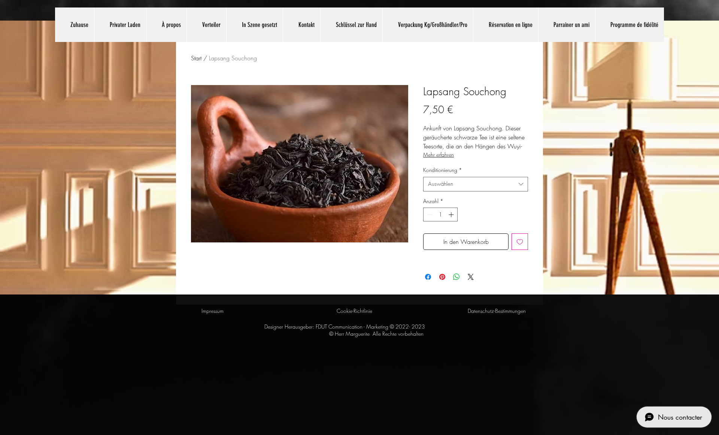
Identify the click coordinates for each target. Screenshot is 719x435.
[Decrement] (429, 214)
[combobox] (475, 184)
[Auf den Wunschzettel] (520, 241)
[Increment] (451, 214)
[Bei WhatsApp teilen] (456, 276)
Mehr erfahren (438, 154)
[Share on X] (470, 276)
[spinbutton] (440, 214)
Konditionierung (442, 169)
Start (196, 58)
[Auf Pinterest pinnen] (442, 276)
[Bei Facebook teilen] (428, 276)
